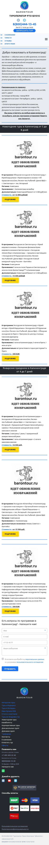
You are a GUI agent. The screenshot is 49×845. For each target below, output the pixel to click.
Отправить (10, 669)
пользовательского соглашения (30, 662)
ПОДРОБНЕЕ (10, 199)
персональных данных (34, 659)
